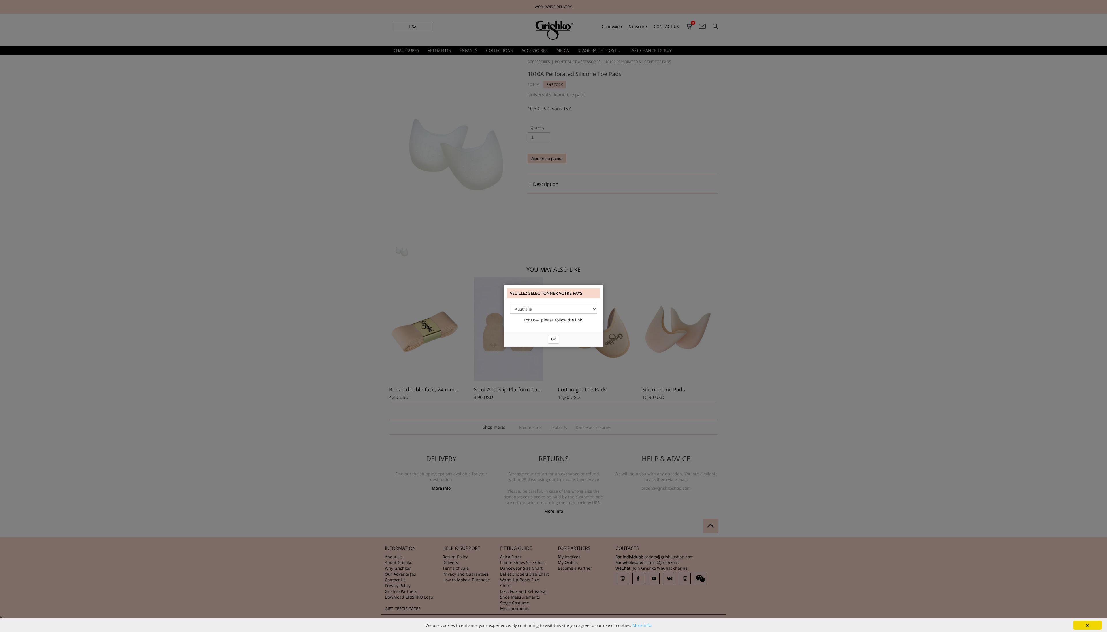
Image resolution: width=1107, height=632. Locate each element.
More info (641, 625)
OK (553, 339)
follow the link (568, 320)
